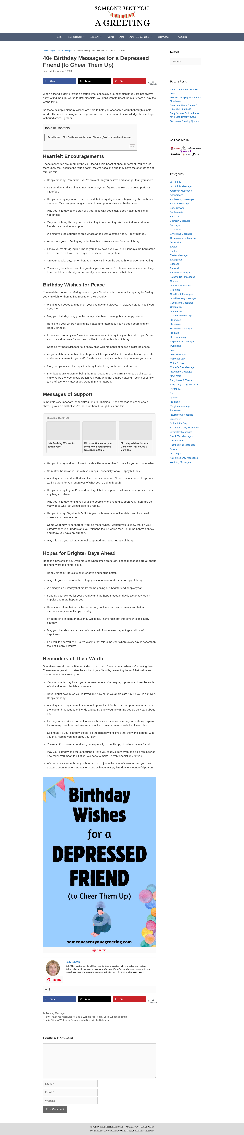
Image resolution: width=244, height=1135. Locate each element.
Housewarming (178, 337)
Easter (173, 246)
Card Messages (75, 37)
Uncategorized (177, 453)
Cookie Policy (147, 1127)
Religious (175, 401)
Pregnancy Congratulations (184, 384)
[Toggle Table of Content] (131, 146)
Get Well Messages (180, 285)
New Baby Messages (181, 371)
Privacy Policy (133, 1127)
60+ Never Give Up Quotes (184, 121)
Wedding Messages (180, 462)
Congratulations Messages (184, 238)
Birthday (174, 216)
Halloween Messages (181, 328)
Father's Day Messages (182, 277)
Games (174, 281)
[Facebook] (49, 989)
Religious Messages (180, 406)
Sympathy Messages (181, 432)
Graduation (176, 307)
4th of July (175, 182)
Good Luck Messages (181, 294)
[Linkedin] (45, 989)
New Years (175, 376)
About (93, 1127)
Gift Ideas (182, 37)
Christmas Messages (181, 234)
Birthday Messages (64, 51)
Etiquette (174, 264)
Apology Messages (180, 203)
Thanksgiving (177, 440)
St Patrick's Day (178, 423)
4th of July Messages (181, 186)
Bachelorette (176, 212)
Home (59, 37)
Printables (175, 389)
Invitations (175, 346)
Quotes (110, 37)
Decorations (176, 242)
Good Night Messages (181, 302)
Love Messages (178, 354)
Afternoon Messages (181, 190)
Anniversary (176, 195)
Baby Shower (177, 208)
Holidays (95, 37)
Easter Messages (179, 255)
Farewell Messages (180, 272)
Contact (101, 1127)
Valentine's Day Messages (184, 458)
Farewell (174, 268)
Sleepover (175, 419)
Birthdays (175, 225)
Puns (121, 37)
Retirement (176, 410)
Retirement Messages (181, 414)
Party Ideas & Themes (139, 37)
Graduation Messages (181, 315)
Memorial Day (177, 358)
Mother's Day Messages (183, 367)
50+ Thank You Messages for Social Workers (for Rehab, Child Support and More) (87, 1016)
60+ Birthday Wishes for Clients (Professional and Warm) (97, 137)
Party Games (163, 37)
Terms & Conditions (115, 1127)
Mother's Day (177, 363)
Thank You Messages (181, 436)
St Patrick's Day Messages (184, 427)
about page (138, 972)
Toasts (173, 449)
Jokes (173, 350)
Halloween (175, 320)
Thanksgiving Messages (183, 445)
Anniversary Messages (182, 199)
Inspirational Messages (182, 341)
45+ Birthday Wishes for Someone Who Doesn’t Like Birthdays (77, 1020)
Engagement (176, 259)
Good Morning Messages (183, 298)
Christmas (175, 229)
